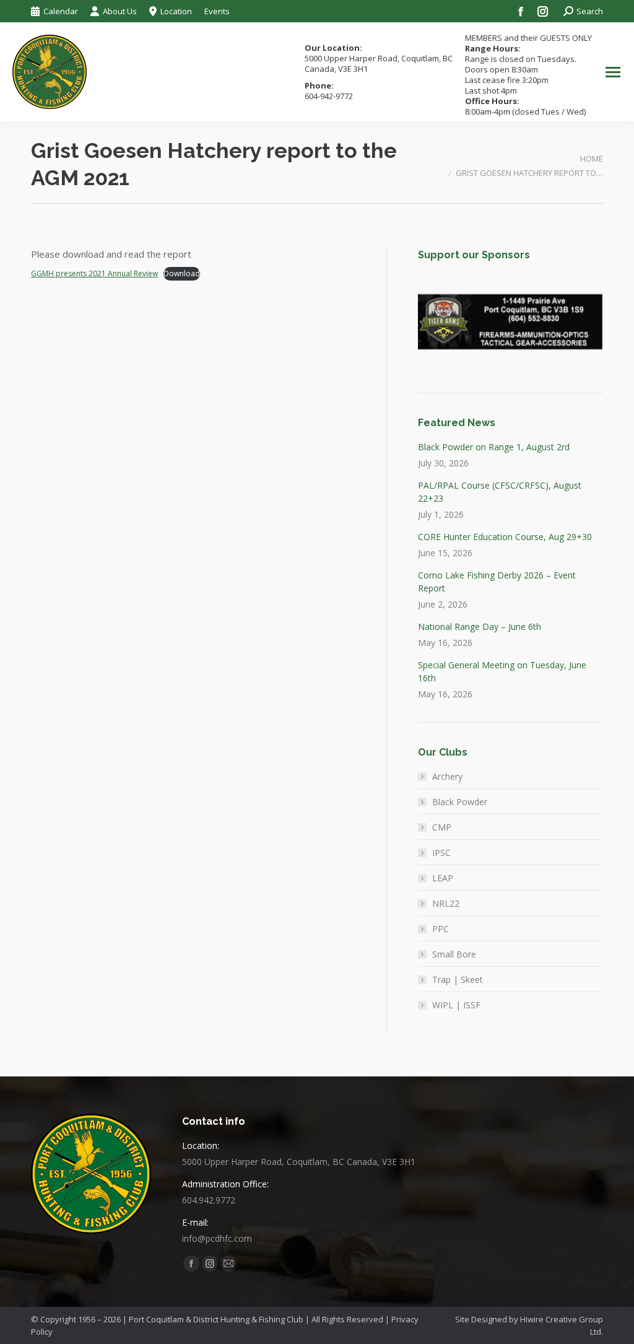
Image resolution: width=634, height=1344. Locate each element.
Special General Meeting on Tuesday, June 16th (502, 671)
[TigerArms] (509, 322)
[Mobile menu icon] (613, 72)
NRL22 (445, 903)
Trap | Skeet (457, 979)
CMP (441, 827)
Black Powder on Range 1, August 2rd (494, 447)
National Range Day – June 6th (479, 626)
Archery (447, 776)
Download (181, 273)
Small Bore (454, 954)
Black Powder (459, 802)
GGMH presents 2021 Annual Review (94, 273)
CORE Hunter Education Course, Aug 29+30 (505, 537)
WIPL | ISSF (456, 1005)
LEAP (442, 878)
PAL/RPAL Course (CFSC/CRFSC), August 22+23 (499, 491)
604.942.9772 (208, 1200)
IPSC (441, 852)
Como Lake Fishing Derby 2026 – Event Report (497, 581)
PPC (440, 929)
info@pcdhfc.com (217, 1238)
